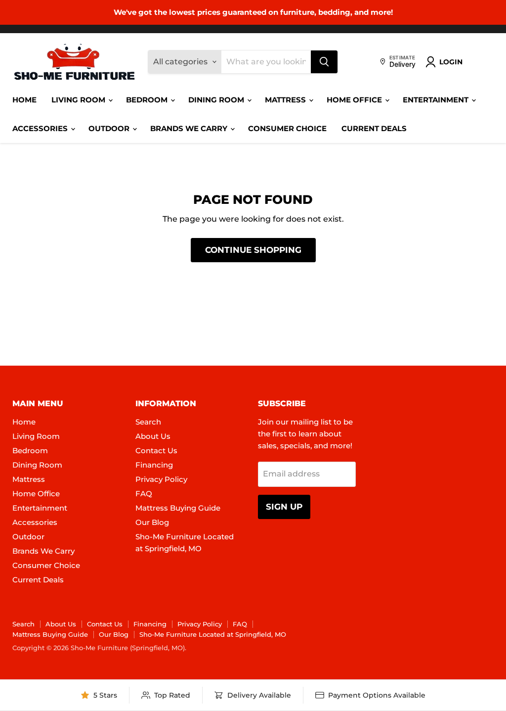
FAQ (143, 493)
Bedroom (147, 99)
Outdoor (109, 128)
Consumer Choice (287, 128)
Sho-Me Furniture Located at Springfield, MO (212, 634)
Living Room (79, 99)
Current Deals (374, 128)
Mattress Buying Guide (177, 508)
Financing (154, 465)
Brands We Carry (189, 128)
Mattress (286, 99)
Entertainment (436, 99)
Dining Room (217, 99)
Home (24, 99)
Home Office (355, 99)
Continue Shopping (253, 250)
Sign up (284, 507)
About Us (152, 436)
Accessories (41, 128)
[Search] (324, 61)
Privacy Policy (161, 479)
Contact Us (156, 450)
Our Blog (152, 522)
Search (148, 422)
